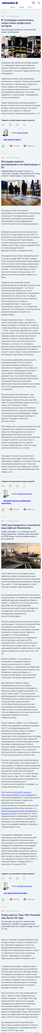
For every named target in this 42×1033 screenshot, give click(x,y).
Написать (16, 146)
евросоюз (16, 501)
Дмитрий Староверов (24, 494)
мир (5, 139)
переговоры (6, 503)
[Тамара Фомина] (6, 133)
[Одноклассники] (17, 125)
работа (18, 139)
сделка (10, 893)
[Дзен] (24, 125)
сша (5, 893)
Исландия (8, 501)
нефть (24, 893)
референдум (25, 501)
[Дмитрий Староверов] (6, 494)
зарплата (11, 139)
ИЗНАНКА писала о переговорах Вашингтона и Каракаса (18, 793)
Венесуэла (17, 893)
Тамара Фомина (22, 133)
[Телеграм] (10, 125)
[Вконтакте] (3, 125)
